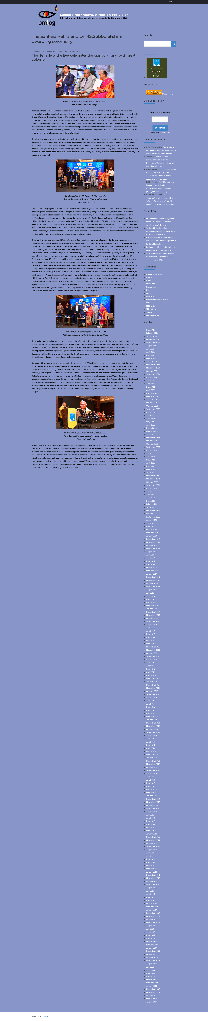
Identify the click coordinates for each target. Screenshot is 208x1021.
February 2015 (152, 716)
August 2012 (151, 811)
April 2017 (150, 637)
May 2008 (150, 973)
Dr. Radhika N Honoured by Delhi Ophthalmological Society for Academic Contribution (160, 221)
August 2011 (151, 849)
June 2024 (150, 383)
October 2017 (152, 618)
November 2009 (153, 916)
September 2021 (153, 485)
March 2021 (151, 501)
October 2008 (152, 957)
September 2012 (153, 808)
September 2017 (153, 621)
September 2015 (153, 694)
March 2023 (151, 428)
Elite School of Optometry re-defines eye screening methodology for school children (161, 150)
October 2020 (152, 513)
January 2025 (151, 361)
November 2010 (153, 878)
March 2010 (151, 903)
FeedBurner (165, 132)
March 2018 (151, 602)
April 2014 (150, 748)
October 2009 (152, 919)
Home (171, 2)
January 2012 (151, 834)
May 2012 (150, 821)
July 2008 (150, 967)
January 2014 (151, 757)
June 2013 (150, 780)
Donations (150, 283)
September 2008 (153, 960)
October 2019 (152, 545)
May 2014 (150, 745)
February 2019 (152, 570)
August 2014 (151, 735)
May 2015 (150, 707)
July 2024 (150, 380)
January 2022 (151, 472)
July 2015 (150, 700)
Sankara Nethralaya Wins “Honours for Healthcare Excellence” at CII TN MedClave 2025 (160, 256)
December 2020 (153, 510)
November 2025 (153, 339)
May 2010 (150, 897)
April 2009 (150, 938)
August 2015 (151, 697)
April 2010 (150, 900)
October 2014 (152, 729)
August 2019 (151, 551)
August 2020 (151, 520)
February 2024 (152, 396)
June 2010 (150, 894)
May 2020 (150, 526)
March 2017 (151, 640)
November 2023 (153, 403)
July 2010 (150, 891)
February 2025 (152, 358)
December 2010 (153, 875)
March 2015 (151, 713)
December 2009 (153, 913)
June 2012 (150, 818)
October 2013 (152, 767)
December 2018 (153, 577)
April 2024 (150, 390)
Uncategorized (152, 315)
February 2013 (152, 792)
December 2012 (153, 799)
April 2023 (150, 425)
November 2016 (153, 650)
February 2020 (152, 532)
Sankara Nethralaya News (57, 51)
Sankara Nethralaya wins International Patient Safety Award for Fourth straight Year (160, 231)
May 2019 (150, 561)
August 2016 (151, 659)
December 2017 (153, 612)
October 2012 (152, 805)
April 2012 (150, 824)
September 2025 (153, 342)
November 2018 (153, 580)
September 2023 (153, 409)
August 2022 (151, 450)
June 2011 (150, 856)
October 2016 (152, 653)
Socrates (44, 1017)
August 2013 (151, 773)
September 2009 (153, 922)
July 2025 (150, 349)
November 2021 (153, 479)
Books (149, 280)
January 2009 (151, 948)
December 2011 (153, 837)
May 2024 (150, 387)
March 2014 (151, 751)
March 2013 (151, 789)
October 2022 (152, 444)
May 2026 (150, 330)
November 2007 (153, 992)
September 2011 (153, 846)
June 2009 (150, 932)
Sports (149, 312)
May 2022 (150, 460)
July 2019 (150, 555)
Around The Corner (154, 274)
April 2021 (150, 498)
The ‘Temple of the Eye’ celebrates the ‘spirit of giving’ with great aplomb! (83, 57)
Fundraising (151, 287)
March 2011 (151, 865)
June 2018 (150, 596)
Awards (149, 277)
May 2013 (150, 783)
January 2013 (151, 795)
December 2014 (153, 723)
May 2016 (150, 669)
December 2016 (153, 647)
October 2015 (152, 691)
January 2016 (151, 681)
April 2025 (150, 352)
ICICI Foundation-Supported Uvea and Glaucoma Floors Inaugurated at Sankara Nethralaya (161, 240)
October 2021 (152, 482)
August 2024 (151, 377)
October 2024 (152, 371)
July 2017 (150, 627)
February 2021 (152, 504)
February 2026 (152, 333)
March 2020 (151, 529)
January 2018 (151, 608)
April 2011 (150, 862)
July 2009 (150, 929)
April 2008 (150, 976)
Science (149, 302)
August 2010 (151, 887)
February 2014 (152, 754)
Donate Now (167, 94)
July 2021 (150, 491)
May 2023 (150, 421)
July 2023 (150, 415)
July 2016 (150, 662)
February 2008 (152, 982)
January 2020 (151, 536)
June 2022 (150, 456)
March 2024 (151, 393)
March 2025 (151, 355)
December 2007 (153, 989)
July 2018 (150, 593)
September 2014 (153, 732)
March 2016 (151, 675)
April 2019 (150, 564)
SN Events (150, 306)
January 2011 (151, 872)
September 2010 (153, 884)
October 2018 (152, 583)
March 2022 (151, 466)
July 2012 (150, 815)
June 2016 (150, 666)
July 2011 (150, 853)
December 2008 (153, 951)
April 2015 (150, 710)
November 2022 (153, 440)
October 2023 (152, 406)
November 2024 (153, 368)
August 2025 (151, 345)
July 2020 (150, 523)
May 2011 (150, 859)
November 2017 (153, 615)
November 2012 (153, 802)
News (148, 293)
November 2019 (153, 542)
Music (148, 290)
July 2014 (150, 738)
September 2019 (153, 548)
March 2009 (151, 941)
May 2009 (150, 935)
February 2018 (152, 605)
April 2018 (150, 599)
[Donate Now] (156, 77)
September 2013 (153, 770)
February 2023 (152, 431)
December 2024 (153, 364)
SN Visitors (151, 309)
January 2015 (151, 719)
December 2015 (153, 685)
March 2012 (151, 827)
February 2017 (152, 643)
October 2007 (152, 995)
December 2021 (153, 475)
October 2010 (152, 881)
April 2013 (150, 786)
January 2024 (151, 399)
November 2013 (153, 764)
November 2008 (153, 954)
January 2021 (151, 507)
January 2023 (151, 434)
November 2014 (153, 726)
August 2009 (151, 925)
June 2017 (150, 631)
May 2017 (150, 634)
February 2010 (152, 906)
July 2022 (150, 453)
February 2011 (152, 868)
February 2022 (152, 469)
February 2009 (152, 945)
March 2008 (151, 979)
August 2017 (151, 624)
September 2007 (153, 998)
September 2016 (153, 656)
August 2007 (151, 1002)
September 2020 (153, 517)
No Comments (74, 51)
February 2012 (152, 830)
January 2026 (151, 336)
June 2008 (150, 970)
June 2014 (150, 742)
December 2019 (153, 539)
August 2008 (151, 964)
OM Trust (150, 296)
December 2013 (153, 761)
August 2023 (151, 412)
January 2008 (151, 986)
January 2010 (151, 910)
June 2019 (150, 558)
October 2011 (152, 843)
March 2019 (151, 567)
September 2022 (153, 447)
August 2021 (151, 488)
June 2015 (150, 704)
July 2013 (150, 777)
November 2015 (153, 688)
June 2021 (150, 494)
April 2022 (150, 463)
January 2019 (151, 574)
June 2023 (150, 418)
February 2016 (152, 678)
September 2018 (153, 586)
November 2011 (153, 840)
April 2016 (150, 672)
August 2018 (151, 590)
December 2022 (153, 437)
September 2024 (153, 374)
